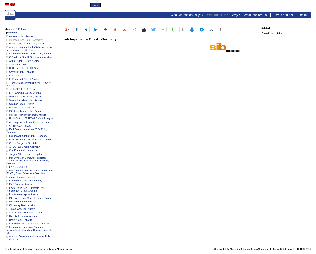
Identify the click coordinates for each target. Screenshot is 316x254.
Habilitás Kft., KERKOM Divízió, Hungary (31, 118)
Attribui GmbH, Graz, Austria (24, 61)
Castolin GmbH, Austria (21, 72)
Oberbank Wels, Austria (21, 104)
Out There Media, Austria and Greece (29, 223)
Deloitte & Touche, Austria (23, 216)
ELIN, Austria (16, 75)
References (13, 32)
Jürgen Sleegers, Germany (23, 177)
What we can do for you (187, 15)
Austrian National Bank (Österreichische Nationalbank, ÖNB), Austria (29, 48)
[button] (67, 29)
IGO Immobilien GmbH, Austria (25, 111)
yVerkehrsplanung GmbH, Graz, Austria (30, 53)
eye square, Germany (20, 201)
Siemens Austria (18, 64)
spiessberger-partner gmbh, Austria (27, 114)
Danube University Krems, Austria (27, 43)
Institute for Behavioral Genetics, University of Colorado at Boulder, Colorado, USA (29, 230)
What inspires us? (256, 15)
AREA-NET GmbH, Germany (24, 146)
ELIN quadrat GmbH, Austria (24, 79)
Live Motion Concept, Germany (25, 180)
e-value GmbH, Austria (21, 36)
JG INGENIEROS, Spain (22, 89)
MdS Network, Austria (20, 184)
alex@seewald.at (262, 249)
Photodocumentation (272, 33)
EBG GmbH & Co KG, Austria (25, 93)
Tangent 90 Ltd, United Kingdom (26, 154)
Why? (236, 15)
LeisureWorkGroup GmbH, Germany (28, 135)
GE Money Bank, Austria (22, 205)
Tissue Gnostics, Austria (22, 209)
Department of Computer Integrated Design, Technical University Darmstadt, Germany (27, 160)
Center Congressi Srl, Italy (23, 143)
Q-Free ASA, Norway (20, 125)
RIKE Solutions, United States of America (31, 139)
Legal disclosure (13, 249)
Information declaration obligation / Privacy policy (47, 249)
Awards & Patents (17, 29)
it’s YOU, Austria (18, 167)
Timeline (302, 15)
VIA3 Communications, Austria (25, 212)
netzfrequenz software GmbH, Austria (29, 122)
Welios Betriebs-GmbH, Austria (25, 96)
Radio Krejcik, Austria (20, 220)
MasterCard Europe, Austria (23, 107)
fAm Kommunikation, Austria (24, 150)
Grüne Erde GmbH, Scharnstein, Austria (30, 57)
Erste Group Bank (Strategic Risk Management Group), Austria (25, 189)
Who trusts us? (217, 15)
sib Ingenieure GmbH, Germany (26, 40)
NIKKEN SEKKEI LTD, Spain (24, 68)
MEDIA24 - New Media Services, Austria (30, 198)
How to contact (282, 15)
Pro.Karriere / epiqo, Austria (23, 194)
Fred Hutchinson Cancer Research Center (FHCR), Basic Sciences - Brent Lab (29, 172)
